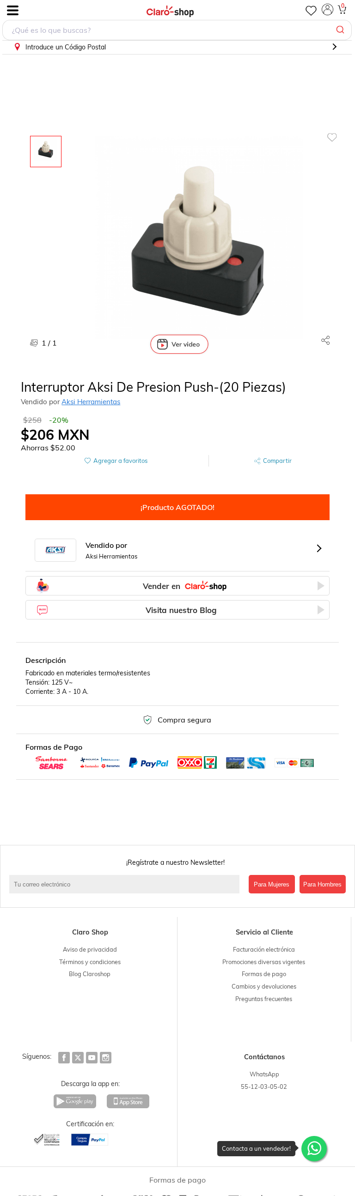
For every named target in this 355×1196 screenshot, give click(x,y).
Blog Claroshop (89, 973)
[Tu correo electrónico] (126, 884)
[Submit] (341, 30)
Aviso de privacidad (90, 949)
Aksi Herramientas (90, 401)
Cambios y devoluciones (264, 986)
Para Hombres (322, 884)
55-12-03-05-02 (264, 1086)
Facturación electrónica (264, 949)
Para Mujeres (271, 884)
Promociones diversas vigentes (263, 961)
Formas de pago (264, 973)
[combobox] (177, 30)
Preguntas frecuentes (263, 998)
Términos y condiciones (90, 961)
